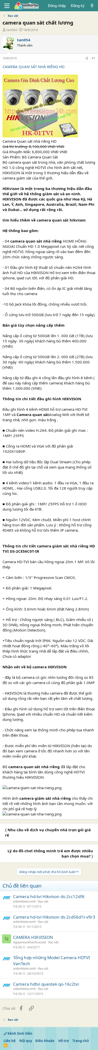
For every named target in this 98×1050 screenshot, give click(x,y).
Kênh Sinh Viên (19, 1033)
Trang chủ (80, 1040)
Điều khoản (45, 1040)
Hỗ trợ (63, 1040)
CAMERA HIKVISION (33, 937)
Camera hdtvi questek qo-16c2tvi (46, 984)
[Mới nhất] (92, 5)
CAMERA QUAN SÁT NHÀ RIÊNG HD (34, 66)
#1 (93, 58)
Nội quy (25, 1040)
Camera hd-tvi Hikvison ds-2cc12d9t (48, 896)
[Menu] (7, 6)
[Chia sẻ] (86, 58)
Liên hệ (10, 1040)
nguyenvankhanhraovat (29, 942)
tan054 (12, 30)
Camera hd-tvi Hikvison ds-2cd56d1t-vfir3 (54, 917)
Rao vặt (43, 901)
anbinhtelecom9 (24, 901)
